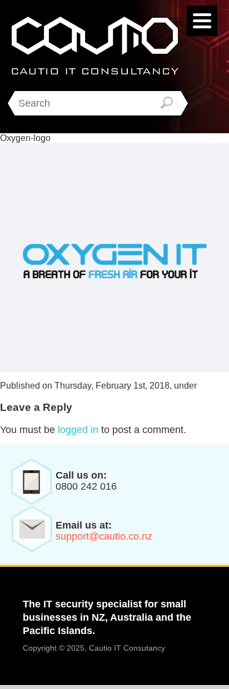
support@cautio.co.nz (104, 536)
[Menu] (202, 21)
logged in (78, 429)
